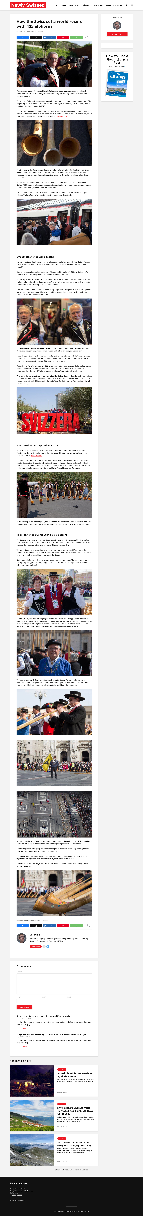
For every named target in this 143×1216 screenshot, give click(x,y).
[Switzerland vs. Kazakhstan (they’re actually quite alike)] (32, 1150)
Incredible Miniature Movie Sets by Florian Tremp (76, 1075)
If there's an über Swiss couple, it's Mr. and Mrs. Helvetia (43, 1016)
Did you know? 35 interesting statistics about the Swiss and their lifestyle (51, 1034)
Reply (25, 1028)
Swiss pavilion (36, 455)
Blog (55, 5)
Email (44, 997)
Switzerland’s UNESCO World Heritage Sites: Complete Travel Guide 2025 (75, 1110)
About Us (86, 5)
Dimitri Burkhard (62, 1092)
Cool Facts (62, 1069)
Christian (19, 31)
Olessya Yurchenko (62, 1161)
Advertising (98, 5)
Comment (19, 971)
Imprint (12, 1200)
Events (63, 5)
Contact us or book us (114, 5)
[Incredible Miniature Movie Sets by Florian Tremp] (32, 1081)
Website (69, 997)
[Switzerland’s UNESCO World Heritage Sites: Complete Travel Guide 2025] (32, 1115)
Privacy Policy (20, 1200)
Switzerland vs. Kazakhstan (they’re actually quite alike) (74, 1144)
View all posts (35, 946)
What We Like (74, 5)
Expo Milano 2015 (62, 116)
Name (19, 997)
